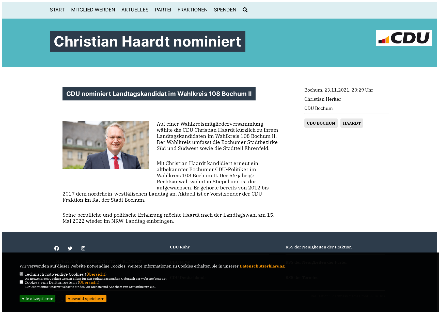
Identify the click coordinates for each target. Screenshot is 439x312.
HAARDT (352, 123)
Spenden (225, 9)
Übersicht (95, 274)
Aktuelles (135, 9)
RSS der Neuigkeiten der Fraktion (319, 246)
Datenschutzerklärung (262, 266)
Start (57, 9)
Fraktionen (193, 9)
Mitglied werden (93, 9)
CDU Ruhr (180, 246)
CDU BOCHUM (321, 123)
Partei (163, 9)
